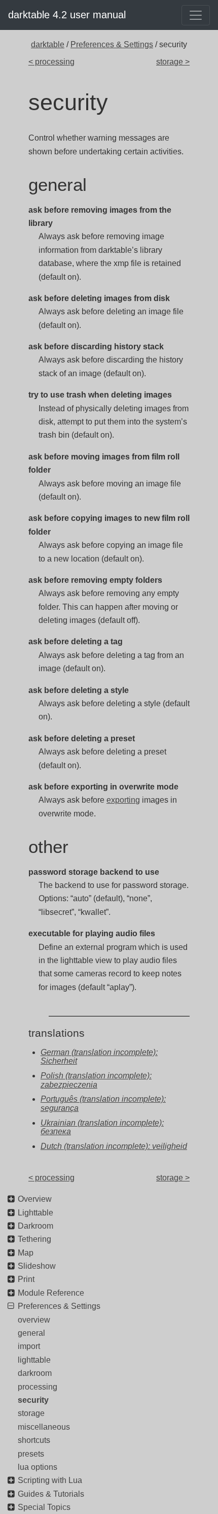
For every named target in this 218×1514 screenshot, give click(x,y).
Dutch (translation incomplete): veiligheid (114, 1146)
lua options (37, 1467)
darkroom (35, 1373)
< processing (51, 61)
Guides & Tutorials (51, 1494)
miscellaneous (44, 1427)
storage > (173, 61)
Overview (35, 1199)
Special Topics (44, 1507)
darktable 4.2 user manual (67, 14)
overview (34, 1319)
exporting (123, 800)
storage (31, 1413)
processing (37, 1387)
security (33, 1400)
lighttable (34, 1360)
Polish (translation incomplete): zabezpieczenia (96, 1080)
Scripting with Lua (50, 1480)
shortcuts (34, 1440)
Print (26, 1279)
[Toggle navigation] (195, 15)
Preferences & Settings (111, 44)
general (31, 1333)
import (29, 1346)
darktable (47, 44)
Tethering (34, 1239)
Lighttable (35, 1212)
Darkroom (35, 1226)
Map (25, 1252)
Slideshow (37, 1266)
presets (31, 1454)
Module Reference (51, 1293)
